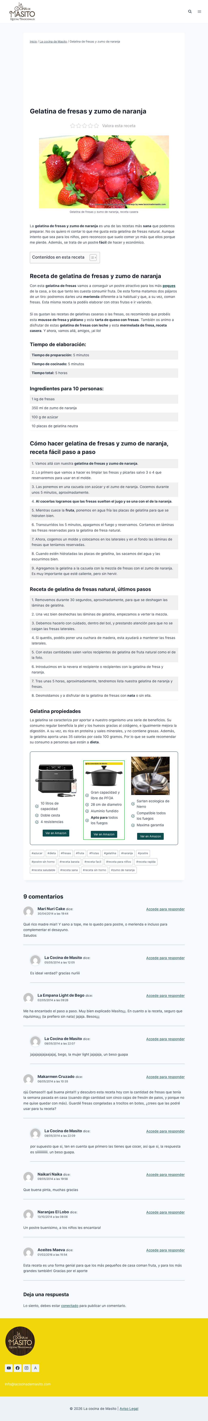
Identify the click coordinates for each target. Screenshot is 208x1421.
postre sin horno (43, 861)
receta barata (69, 861)
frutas (94, 853)
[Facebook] (18, 1368)
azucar (37, 853)
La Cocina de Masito (63, 957)
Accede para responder (165, 909)
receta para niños (118, 861)
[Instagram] (26, 1368)
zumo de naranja (123, 870)
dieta (52, 853)
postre (143, 853)
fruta (80, 853)
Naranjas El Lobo (53, 1212)
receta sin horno (94, 870)
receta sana (69, 870)
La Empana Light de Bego (61, 995)
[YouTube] (9, 1368)
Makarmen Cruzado (56, 1076)
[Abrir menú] (199, 11)
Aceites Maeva (51, 1250)
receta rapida (146, 861)
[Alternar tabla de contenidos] (91, 257)
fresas (66, 853)
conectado (69, 1306)
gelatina (110, 853)
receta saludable (43, 870)
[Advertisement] (104, 75)
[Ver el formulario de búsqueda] (190, 11)
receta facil (92, 861)
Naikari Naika (50, 1174)
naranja (127, 853)
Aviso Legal (129, 1409)
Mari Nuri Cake (51, 908)
